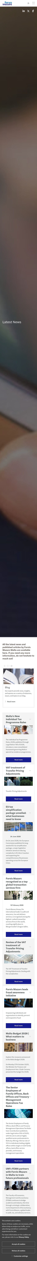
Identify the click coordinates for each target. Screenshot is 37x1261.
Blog (7, 687)
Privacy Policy (24, 1237)
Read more (11, 701)
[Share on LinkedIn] (23, 11)
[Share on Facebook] (33, 11)
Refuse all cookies (18, 1250)
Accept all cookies (18, 1244)
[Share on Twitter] (28, 11)
